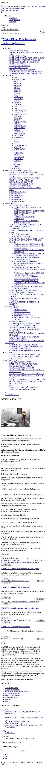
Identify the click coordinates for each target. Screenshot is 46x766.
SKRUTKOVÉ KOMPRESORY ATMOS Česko (26, 238)
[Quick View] (9, 564)
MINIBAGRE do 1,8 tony (18, 56)
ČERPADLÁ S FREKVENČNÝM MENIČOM (26, 346)
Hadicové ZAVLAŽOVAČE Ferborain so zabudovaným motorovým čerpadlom (23, 388)
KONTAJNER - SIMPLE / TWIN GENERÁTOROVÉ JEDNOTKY (21, 183)
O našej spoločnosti (11, 688)
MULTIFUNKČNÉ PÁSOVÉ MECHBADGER (26, 72)
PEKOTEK (13, 308)
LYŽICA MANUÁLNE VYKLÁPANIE (19, 131)
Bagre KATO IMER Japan (18, 50)
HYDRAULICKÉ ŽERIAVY (20, 115)
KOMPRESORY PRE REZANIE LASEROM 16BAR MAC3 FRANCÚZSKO (25, 225)
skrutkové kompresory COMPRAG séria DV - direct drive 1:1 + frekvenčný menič (29, 254)
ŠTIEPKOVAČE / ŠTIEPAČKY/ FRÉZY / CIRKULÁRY (19, 153)
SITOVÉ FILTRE (15, 358)
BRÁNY (17, 120)
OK (23, 751)
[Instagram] (6, 758)
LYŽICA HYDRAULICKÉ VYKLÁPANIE (20, 126)
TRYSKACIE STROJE (22, 312)
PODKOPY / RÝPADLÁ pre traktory (22, 70)
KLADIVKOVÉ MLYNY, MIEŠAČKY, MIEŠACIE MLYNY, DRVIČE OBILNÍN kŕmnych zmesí (19, 87)
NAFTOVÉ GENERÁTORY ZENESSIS (23, 172)
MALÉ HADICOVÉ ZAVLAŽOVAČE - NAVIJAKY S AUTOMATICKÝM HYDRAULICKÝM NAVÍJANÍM (23, 366)
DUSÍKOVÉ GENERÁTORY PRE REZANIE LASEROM (26, 222)
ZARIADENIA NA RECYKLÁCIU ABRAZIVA (26, 341)
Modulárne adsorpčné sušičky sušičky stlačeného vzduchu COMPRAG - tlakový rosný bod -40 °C (28, 263)
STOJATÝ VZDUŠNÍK (22, 236)
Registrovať (13, 18)
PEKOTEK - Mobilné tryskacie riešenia (15, 627)
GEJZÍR (12, 385)
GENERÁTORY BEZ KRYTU (20, 186)
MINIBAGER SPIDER (17, 64)
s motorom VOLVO (16, 197)
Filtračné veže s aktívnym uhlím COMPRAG (29, 273)
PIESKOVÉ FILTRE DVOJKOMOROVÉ (24, 356)
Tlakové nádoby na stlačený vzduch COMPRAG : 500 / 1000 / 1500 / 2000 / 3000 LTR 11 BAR (29, 283)
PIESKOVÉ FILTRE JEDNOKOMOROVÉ (24, 354)
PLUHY (17, 143)
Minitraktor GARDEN (17, 103)
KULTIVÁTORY (20, 122)
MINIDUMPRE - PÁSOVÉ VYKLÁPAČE (24, 60)
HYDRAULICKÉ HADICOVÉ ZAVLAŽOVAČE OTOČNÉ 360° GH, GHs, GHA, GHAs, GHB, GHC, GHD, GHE (27, 381)
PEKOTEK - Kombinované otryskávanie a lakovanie (20, 608)
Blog (6, 701)
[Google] (6, 756)
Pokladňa (12, 22)
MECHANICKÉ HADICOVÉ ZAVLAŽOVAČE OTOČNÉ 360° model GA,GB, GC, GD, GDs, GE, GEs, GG (27, 375)
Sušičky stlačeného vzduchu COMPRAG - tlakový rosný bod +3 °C (28, 258)
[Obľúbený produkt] (2, 564)
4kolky (16, 77)
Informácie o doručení (12, 690)
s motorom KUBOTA (16, 201)
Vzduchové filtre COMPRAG (24, 275)
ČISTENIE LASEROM (17, 321)
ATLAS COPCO (15, 228)
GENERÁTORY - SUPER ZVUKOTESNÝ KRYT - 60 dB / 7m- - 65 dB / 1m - (24, 179)
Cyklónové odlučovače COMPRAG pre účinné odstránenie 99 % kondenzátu (27, 278)
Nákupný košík (14, 20)
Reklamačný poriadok (12, 695)
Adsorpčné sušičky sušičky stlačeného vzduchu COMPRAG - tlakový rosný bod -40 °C (29, 269)
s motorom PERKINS (16, 199)
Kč (43, 31)
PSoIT (3, 764)
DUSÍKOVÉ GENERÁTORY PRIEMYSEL (29, 211)
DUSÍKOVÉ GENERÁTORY (20, 205)
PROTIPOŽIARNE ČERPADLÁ (21, 348)
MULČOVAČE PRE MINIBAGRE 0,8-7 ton (25, 73)
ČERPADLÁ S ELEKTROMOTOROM (23, 345)
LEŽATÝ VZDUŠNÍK (22, 234)
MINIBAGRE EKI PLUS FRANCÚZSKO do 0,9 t (27, 58)
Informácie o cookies (12, 693)
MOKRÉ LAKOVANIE (22, 314)
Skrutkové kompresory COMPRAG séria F (28, 244)
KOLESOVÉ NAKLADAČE (19, 66)
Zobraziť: (37, 560)
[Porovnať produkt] (5, 564)
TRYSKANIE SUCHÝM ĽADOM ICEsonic (25, 323)
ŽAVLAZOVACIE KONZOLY (20, 362)
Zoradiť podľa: (6, 558)
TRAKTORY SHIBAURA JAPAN (18, 99)
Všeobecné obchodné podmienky (16, 692)
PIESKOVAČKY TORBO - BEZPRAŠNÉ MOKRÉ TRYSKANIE (24, 338)
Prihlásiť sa (4, 25)
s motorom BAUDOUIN (17, 192)
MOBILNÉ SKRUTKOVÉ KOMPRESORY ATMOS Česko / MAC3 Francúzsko (25, 291)
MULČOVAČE (19, 135)
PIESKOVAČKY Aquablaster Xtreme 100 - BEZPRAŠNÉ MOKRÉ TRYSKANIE (24, 326)
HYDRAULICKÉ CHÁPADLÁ (20, 111)
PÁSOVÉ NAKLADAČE (18, 68)
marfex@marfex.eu (14, 742)
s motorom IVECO (15, 194)
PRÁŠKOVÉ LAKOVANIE (24, 316)
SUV (15, 106)
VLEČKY (17, 168)
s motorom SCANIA (16, 195)
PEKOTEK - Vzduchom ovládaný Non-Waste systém (20, 569)
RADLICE (17, 147)
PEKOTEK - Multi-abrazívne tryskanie (15, 587)
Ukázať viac (5, 554)
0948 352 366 (13, 10)
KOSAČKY (18, 118)
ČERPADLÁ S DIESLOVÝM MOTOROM (24, 350)
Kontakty (8, 699)
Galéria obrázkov (11, 697)
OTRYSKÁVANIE (20, 310)
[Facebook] (5, 754)
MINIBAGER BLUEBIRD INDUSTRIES (24, 62)
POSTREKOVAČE (20, 145)
